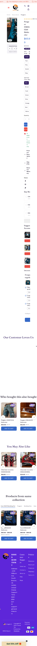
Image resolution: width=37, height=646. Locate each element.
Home (8, 15)
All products (15, 15)
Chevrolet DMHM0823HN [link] (19, 4)
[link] (7, 5)
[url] (14, 596)
